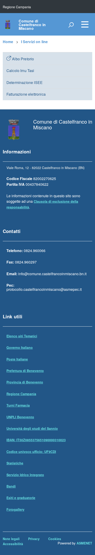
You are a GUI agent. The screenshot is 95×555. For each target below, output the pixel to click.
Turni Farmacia (18, 405)
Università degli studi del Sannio (32, 428)
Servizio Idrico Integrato (25, 474)
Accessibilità (13, 543)
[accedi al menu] (85, 24)
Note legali (11, 538)
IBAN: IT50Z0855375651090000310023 (36, 440)
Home (8, 41)
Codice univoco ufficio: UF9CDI (31, 451)
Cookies (54, 538)
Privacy (34, 538)
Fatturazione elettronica (26, 94)
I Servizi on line (34, 41)
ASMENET (84, 543)
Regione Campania (21, 393)
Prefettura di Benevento (25, 370)
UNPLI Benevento (20, 417)
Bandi (11, 486)
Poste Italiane (17, 359)
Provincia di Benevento (24, 382)
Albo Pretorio (22, 58)
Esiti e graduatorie (20, 497)
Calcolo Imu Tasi (20, 70)
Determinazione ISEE (24, 82)
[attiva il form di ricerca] (71, 25)
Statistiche (14, 463)
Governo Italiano (19, 347)
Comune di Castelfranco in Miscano (32, 24)
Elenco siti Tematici (21, 336)
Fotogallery (15, 509)
